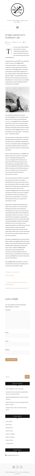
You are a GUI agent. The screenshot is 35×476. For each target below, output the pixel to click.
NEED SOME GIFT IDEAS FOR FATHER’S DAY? (17, 289)
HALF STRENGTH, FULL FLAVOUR (14, 389)
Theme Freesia (19, 472)
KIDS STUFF (9, 424)
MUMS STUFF (9, 427)
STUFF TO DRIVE (9, 275)
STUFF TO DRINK (10, 434)
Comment (8, 310)
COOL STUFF (15, 272)
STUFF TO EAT (9, 440)
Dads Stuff (9, 42)
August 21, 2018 (18, 42)
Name (7, 332)
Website (7, 349)
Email (7, 341)
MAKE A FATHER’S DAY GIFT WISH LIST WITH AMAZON (16, 283)
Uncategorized (9, 443)
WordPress (17, 474)
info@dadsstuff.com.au (13, 455)
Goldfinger (9, 121)
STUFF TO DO (9, 431)
